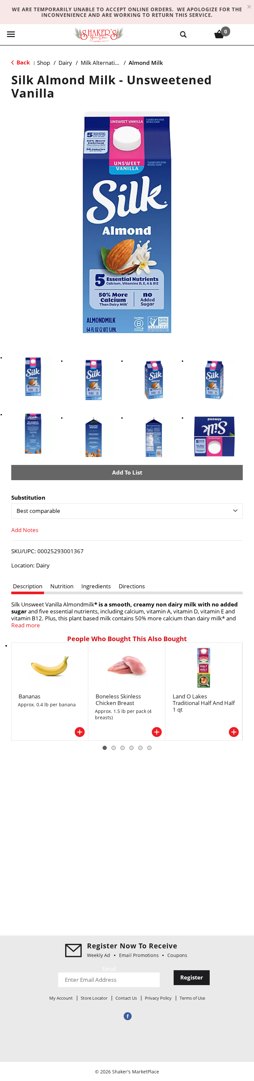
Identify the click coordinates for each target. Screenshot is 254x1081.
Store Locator (94, 998)
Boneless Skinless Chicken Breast (118, 699)
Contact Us (126, 998)
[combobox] (127, 511)
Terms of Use (192, 998)
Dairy (65, 62)
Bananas (29, 696)
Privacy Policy (158, 998)
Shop (43, 62)
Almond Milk (146, 62)
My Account (61, 998)
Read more (25, 625)
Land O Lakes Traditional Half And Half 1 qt (204, 702)
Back (22, 62)
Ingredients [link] (96, 586)
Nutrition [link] (61, 586)
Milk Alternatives (102, 62)
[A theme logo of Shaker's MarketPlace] (99, 34)
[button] (33, 376)
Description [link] (27, 586)
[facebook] (127, 1016)
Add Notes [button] (24, 530)
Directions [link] (132, 586)
